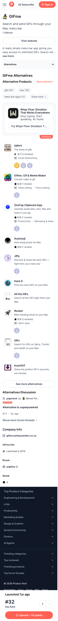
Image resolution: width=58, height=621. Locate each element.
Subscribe (28, 4)
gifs (9, 90)
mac (24, 90)
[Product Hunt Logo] (11, 4)
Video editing (25, 187)
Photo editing (43, 187)
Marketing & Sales (43, 221)
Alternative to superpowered (20, 407)
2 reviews (27, 319)
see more (8, 56)
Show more (37, 96)
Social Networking (27, 158)
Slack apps (24, 323)
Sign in (49, 4)
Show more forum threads (19, 420)
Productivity (24, 221)
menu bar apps (15, 96)
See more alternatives (29, 384)
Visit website (29, 40)
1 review (26, 183)
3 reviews (27, 154)
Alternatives (10, 64)
